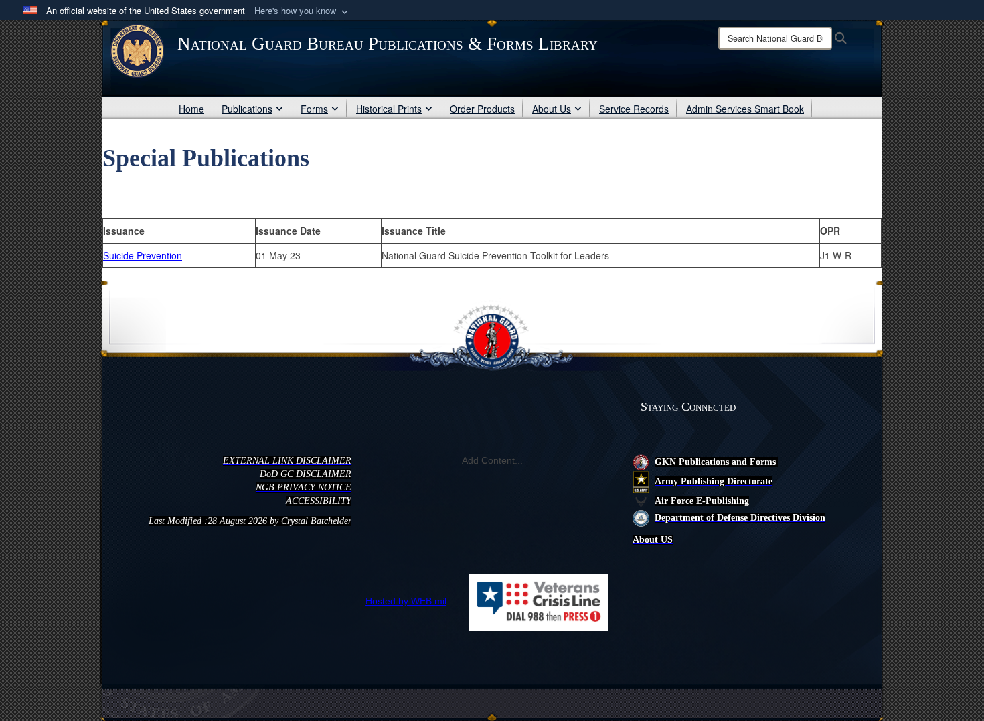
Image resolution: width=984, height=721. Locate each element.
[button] (302, 11)
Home (191, 108)
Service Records (634, 108)
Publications (247, 108)
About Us (551, 108)
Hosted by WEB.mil (405, 601)
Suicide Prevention (142, 255)
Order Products (482, 108)
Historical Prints (389, 108)
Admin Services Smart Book (745, 108)
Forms (314, 108)
